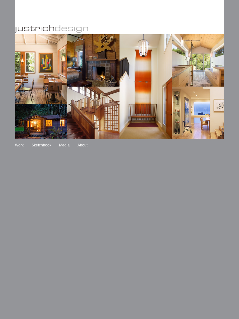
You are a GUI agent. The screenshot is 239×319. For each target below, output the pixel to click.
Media (64, 145)
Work (19, 145)
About (82, 145)
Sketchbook (41, 145)
